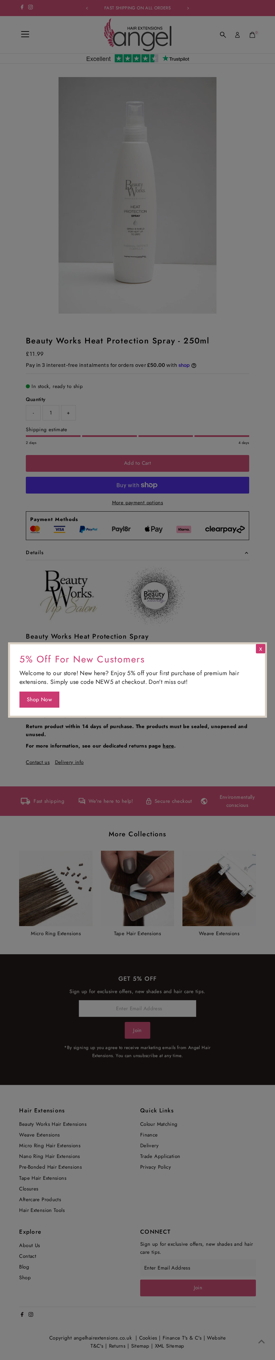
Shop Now (39, 699)
